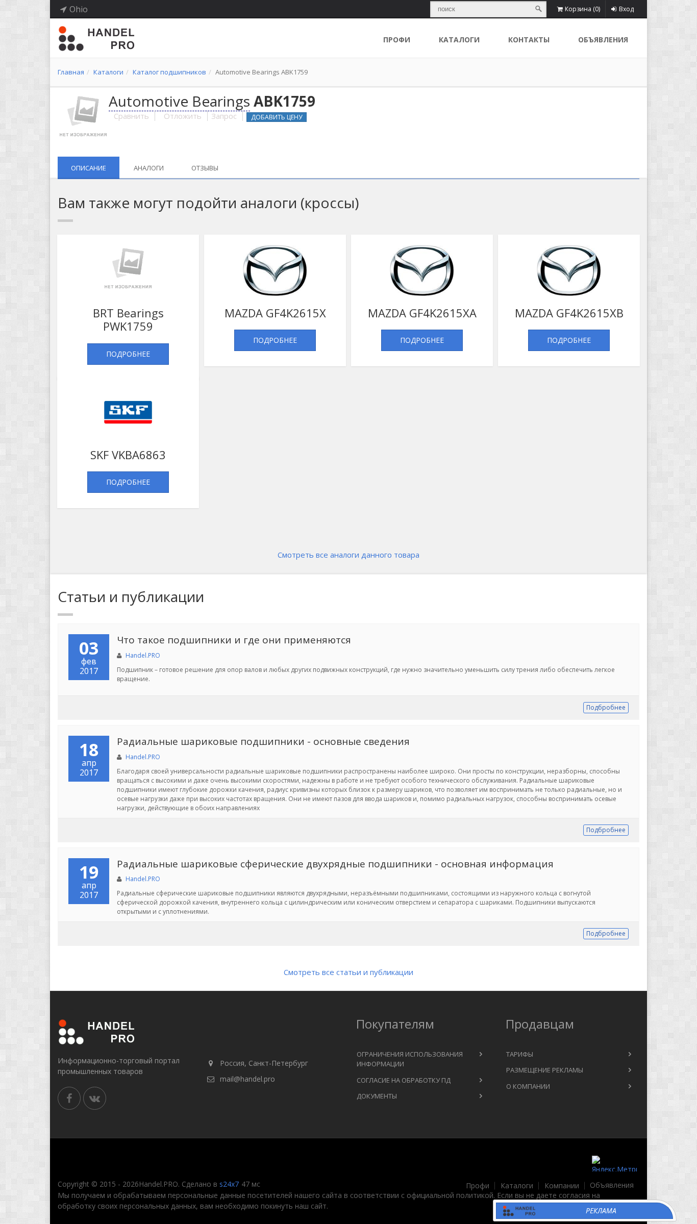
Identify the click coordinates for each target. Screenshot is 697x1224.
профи (396, 39)
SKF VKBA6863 (128, 454)
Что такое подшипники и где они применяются (234, 639)
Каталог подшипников (169, 72)
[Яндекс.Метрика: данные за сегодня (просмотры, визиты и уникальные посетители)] (614, 1163)
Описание (88, 167)
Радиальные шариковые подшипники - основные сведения (263, 741)
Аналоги (149, 167)
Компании (561, 1186)
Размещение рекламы (544, 1070)
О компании (528, 1086)
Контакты (529, 39)
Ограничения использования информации (410, 1059)
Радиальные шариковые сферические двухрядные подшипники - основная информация (335, 863)
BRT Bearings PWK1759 (128, 319)
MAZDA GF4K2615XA (422, 312)
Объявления (603, 39)
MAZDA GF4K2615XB (569, 312)
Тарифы (519, 1054)
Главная (71, 72)
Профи (477, 1186)
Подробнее (128, 354)
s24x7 (229, 1184)
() (582, 9)
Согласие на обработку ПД (404, 1080)
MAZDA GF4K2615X (275, 312)
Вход (626, 9)
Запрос (224, 116)
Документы (377, 1096)
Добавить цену (276, 117)
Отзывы (204, 167)
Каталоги (459, 39)
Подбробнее (606, 707)
